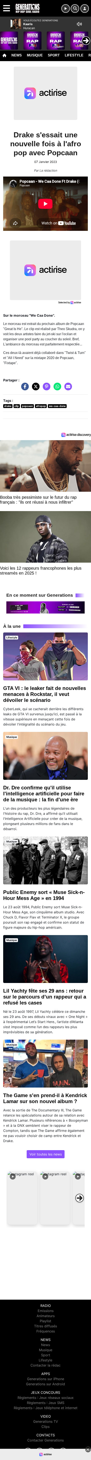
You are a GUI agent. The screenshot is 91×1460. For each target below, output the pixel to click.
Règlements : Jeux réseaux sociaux (46, 1397)
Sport (54, 55)
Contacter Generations (45, 1440)
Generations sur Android (45, 1384)
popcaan (27, 406)
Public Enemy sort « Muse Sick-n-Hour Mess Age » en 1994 (44, 895)
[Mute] (79, 24)
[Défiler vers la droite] (79, 1198)
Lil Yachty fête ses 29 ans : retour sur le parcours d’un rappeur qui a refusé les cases (44, 997)
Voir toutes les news (45, 1154)
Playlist (45, 1321)
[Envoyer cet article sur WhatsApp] (56, 388)
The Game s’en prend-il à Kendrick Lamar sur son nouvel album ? (45, 1098)
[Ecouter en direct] (65, 8)
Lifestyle (74, 55)
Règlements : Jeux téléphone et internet (45, 1408)
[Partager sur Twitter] (35, 388)
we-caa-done (57, 406)
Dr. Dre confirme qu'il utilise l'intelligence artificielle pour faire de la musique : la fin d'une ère (43, 793)
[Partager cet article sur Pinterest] (45, 388)
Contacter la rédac (45, 1365)
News (16, 55)
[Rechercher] (75, 8)
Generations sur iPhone (45, 1379)
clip (16, 406)
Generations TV (45, 1421)
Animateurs (46, 1316)
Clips (45, 1426)
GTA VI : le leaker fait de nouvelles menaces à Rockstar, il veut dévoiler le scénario (44, 694)
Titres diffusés (45, 1326)
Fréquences (45, 1331)
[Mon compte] (84, 8)
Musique (35, 55)
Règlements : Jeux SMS (45, 1403)
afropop (41, 406)
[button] (22, 1198)
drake (7, 406)
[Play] (5, 37)
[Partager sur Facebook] (24, 388)
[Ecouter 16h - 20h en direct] (45, 607)
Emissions (46, 1311)
